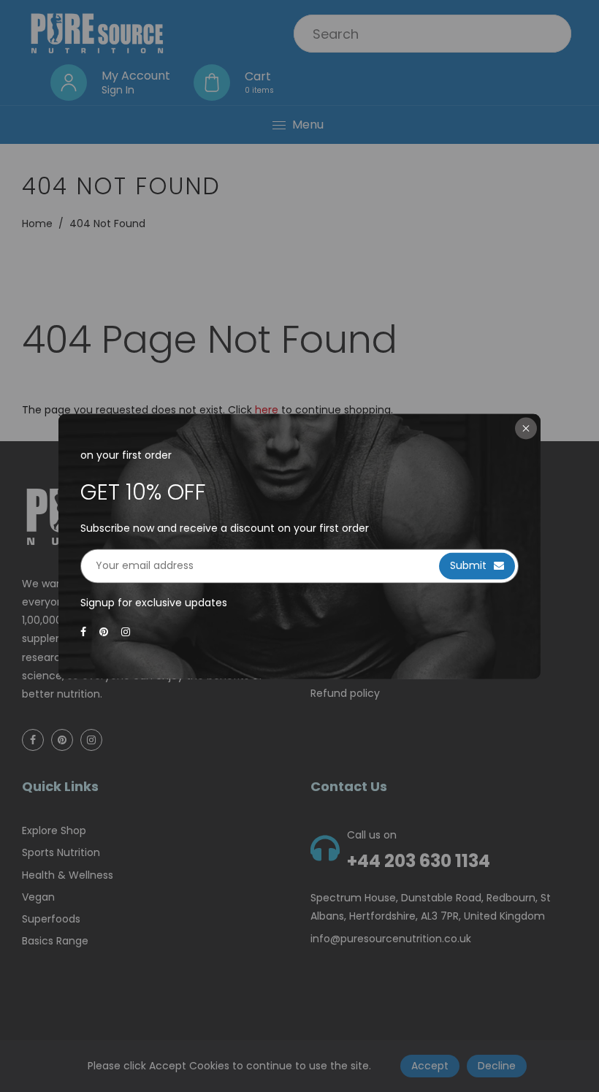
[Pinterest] (105, 632)
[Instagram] (127, 632)
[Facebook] (84, 632)
